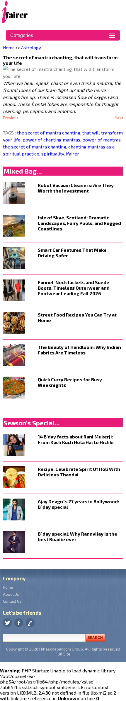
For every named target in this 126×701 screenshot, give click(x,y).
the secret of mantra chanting (48, 132)
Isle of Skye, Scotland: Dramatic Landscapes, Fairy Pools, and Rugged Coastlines (79, 223)
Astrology (31, 47)
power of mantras (101, 139)
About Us (11, 594)
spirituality (52, 153)
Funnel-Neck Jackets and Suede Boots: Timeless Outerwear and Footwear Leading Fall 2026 (74, 287)
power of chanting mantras (50, 139)
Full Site (63, 653)
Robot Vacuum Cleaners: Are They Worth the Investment (76, 187)
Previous (10, 118)
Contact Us (12, 601)
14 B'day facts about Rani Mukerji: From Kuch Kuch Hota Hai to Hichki (76, 439)
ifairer (72, 153)
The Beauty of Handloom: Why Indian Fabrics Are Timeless (79, 349)
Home (9, 47)
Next (119, 118)
